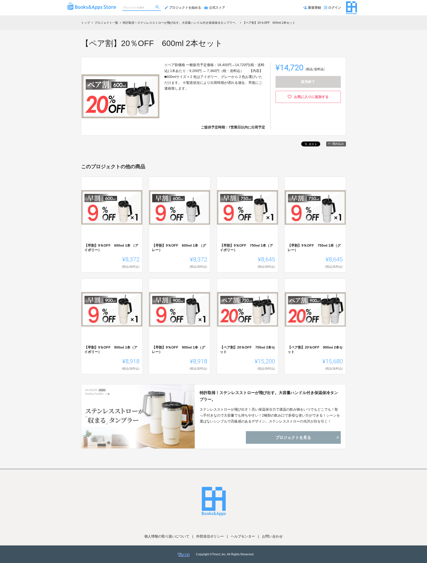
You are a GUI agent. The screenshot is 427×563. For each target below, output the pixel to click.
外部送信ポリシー (210, 536)
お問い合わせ (272, 536)
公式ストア (217, 7)
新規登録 (314, 7)
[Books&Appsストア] (91, 5)
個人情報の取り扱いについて (166, 536)
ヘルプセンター (243, 536)
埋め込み (338, 143)
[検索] (158, 7)
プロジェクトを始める (185, 7)
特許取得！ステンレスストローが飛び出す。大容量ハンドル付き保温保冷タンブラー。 (269, 396)
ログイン (334, 7)
